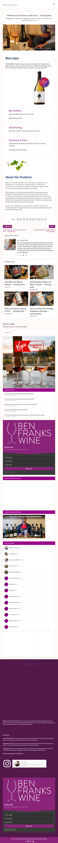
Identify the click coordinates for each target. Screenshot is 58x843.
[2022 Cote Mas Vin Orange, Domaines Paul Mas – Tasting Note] (42, 299)
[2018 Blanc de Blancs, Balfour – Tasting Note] (16, 272)
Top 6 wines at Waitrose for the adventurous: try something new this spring (24, 415)
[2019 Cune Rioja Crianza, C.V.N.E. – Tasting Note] (16, 299)
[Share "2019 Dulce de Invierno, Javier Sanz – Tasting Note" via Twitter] (21, 219)
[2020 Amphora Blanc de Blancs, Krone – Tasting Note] (42, 272)
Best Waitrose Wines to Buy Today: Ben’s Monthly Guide (19, 393)
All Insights (14, 395)
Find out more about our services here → (13, 753)
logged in (13, 326)
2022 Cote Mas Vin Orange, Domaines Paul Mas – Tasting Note (42, 311)
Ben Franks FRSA (17, 18)
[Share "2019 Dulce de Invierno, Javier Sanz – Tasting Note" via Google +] (24, 219)
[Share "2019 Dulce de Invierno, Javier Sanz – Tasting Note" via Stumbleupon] (39, 219)
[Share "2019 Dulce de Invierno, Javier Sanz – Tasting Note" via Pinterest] (30, 219)
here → (31, 724)
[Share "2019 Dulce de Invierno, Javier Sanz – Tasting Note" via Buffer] (36, 219)
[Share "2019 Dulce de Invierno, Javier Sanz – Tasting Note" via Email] (42, 219)
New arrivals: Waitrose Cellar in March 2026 (15, 409)
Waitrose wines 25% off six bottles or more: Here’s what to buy (20, 404)
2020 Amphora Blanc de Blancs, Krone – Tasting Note (40, 284)
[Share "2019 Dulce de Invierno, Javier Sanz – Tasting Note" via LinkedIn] (33, 219)
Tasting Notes (29, 20)
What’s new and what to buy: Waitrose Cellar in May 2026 (19, 399)
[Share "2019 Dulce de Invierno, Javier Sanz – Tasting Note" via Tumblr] (27, 219)
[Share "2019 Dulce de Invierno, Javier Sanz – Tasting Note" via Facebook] (17, 219)
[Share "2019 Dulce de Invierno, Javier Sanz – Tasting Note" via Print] (45, 219)
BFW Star (34, 18)
